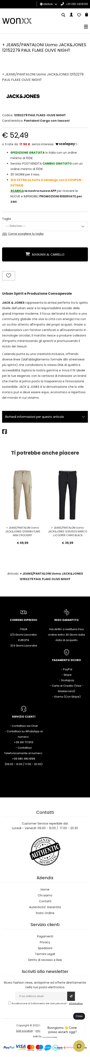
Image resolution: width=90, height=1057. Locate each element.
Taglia (6, 219)
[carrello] (86, 15)
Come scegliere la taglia (26, 234)
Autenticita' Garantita (45, 907)
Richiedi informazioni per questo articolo (34, 417)
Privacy (45, 942)
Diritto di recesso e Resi (45, 960)
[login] (71, 15)
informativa (76, 1003)
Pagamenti (45, 936)
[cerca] (63, 15)
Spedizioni (45, 948)
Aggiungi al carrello (48, 254)
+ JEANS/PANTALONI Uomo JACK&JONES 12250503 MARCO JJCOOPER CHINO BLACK (67, 531)
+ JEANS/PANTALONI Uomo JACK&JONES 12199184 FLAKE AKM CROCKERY (22, 531)
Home (45, 889)
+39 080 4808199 (77, 4)
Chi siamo (45, 895)
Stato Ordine (45, 913)
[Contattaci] (79, 15)
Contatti (45, 901)
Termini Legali (45, 954)
